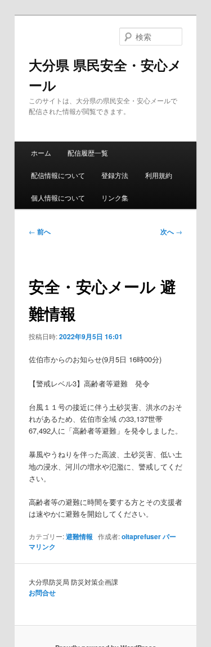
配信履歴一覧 (88, 152)
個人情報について (58, 197)
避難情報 (79, 536)
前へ (40, 231)
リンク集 (114, 197)
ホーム (41, 152)
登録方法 (114, 175)
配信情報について (58, 175)
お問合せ (42, 592)
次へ (171, 231)
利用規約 (158, 175)
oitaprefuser (141, 536)
